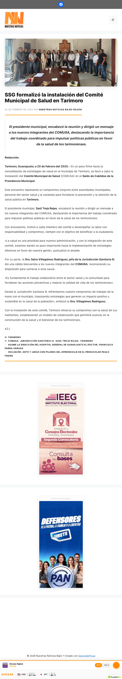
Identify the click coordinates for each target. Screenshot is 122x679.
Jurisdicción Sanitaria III (37, 341)
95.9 (98, 665)
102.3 (106, 665)
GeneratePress (86, 655)
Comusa (13, 341)
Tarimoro (14, 337)
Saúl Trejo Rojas (67, 341)
